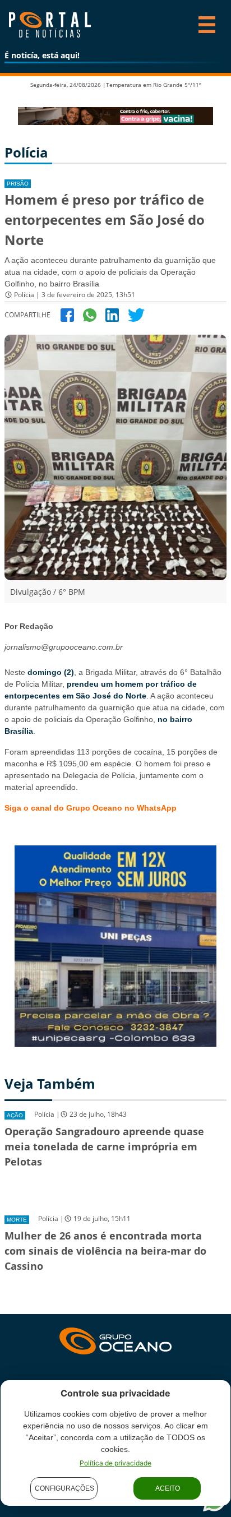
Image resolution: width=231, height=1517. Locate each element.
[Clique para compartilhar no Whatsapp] (90, 314)
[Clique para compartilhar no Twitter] (136, 314)
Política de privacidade (115, 1463)
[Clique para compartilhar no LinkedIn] (112, 314)
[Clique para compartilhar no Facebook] (67, 314)
